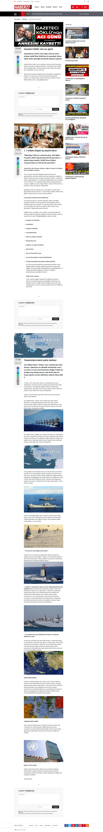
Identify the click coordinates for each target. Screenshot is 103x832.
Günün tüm (84, 14)
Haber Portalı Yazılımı (21, 829)
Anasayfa (31, 825)
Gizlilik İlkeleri (48, 825)
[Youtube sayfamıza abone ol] (73, 825)
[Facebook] (18, 57)
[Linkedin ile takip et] (76, 825)
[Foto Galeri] (88, 1)
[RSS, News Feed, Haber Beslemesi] (87, 825)
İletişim (41, 825)
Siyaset (55, 7)
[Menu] (73, 7)
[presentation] (19, 14)
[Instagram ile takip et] (80, 825)
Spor (60, 7)
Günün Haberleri (26, 1)
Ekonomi (48, 7)
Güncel (37, 7)
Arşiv (32, 1)
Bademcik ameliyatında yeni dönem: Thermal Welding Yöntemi (47, 14)
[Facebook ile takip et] (66, 825)
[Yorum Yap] (18, 72)
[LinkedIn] (18, 62)
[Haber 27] (23, 7)
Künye (36, 825)
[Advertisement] (7, 41)
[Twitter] (18, 59)
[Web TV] (85, 1)
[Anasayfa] (15, 1)
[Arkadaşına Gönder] (18, 67)
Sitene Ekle (37, 1)
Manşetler (19, 1)
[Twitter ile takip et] (69, 825)
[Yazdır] (18, 70)
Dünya (42, 7)
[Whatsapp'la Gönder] (18, 65)
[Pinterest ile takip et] (83, 825)
